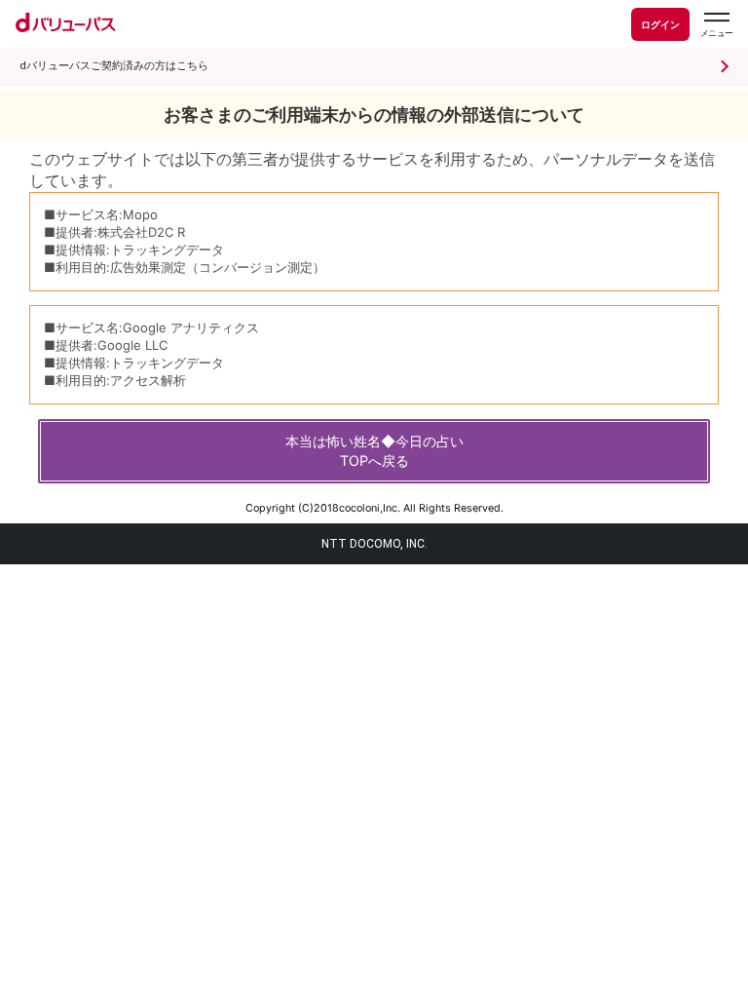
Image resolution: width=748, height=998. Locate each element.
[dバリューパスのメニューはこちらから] (715, 25)
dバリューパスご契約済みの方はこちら (113, 65)
